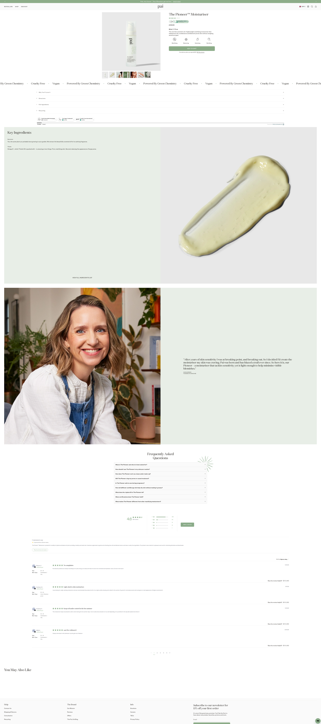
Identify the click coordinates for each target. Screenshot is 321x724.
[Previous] (5, 1)
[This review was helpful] (283, 581)
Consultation (8, 715)
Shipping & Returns (10, 712)
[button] (17, 6)
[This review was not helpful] (287, 581)
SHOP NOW (177, 1)
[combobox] (282, 559)
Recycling (42, 110)
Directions (42, 98)
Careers (133, 712)
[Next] (316, 1)
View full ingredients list (82, 278)
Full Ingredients (44, 104)
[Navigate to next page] (170, 653)
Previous (102, 41)
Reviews (70, 712)
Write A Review (187, 524)
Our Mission (71, 708)
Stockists (133, 708)
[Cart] (316, 6)
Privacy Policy (134, 719)
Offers (69, 715)
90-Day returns (200, 52)
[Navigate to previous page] (151, 653)
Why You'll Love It (44, 92)
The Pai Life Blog (72, 719)
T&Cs (132, 715)
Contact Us (7, 708)
